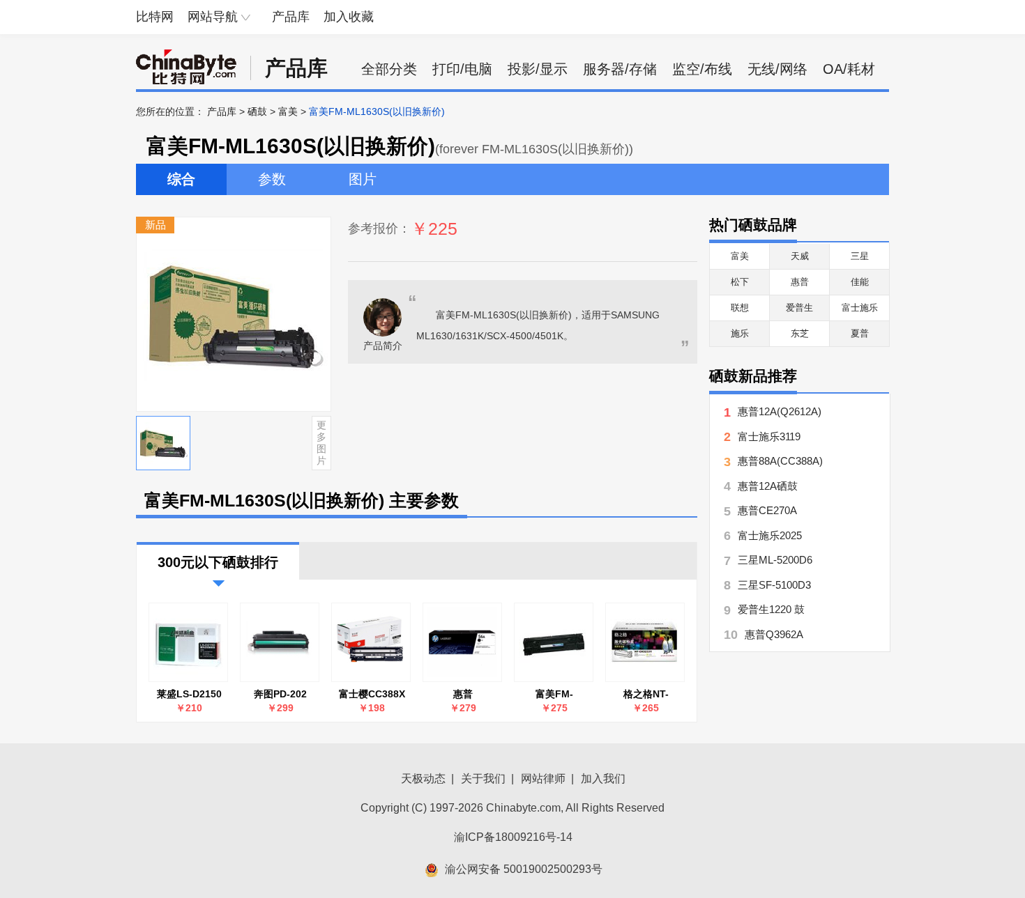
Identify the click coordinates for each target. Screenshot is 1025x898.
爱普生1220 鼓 (771, 609)
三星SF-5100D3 (774, 585)
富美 (288, 111)
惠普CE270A (767, 510)
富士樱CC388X (372, 693)
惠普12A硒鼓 (768, 486)
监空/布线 (702, 69)
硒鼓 (257, 111)
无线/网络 (777, 69)
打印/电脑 (462, 69)
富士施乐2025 (770, 535)
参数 (272, 179)
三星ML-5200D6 (775, 560)
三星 (860, 256)
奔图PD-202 (280, 693)
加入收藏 (349, 17)
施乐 (740, 333)
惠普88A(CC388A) (780, 461)
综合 (181, 179)
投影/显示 (538, 69)
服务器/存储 (620, 69)
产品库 (291, 17)
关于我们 (483, 778)
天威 (800, 256)
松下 (740, 282)
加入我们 (603, 778)
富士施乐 (860, 307)
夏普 (860, 333)
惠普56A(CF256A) (463, 694)
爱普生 (799, 307)
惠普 (800, 282)
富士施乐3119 (769, 436)
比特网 (155, 17)
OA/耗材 (849, 69)
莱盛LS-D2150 (189, 693)
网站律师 (543, 778)
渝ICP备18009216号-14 (513, 837)
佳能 (860, 282)
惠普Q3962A (774, 634)
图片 (363, 179)
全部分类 (389, 69)
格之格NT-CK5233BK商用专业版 (645, 694)
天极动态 (423, 778)
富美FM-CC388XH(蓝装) (554, 694)
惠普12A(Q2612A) (779, 411)
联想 (740, 307)
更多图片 (321, 442)
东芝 (800, 333)
